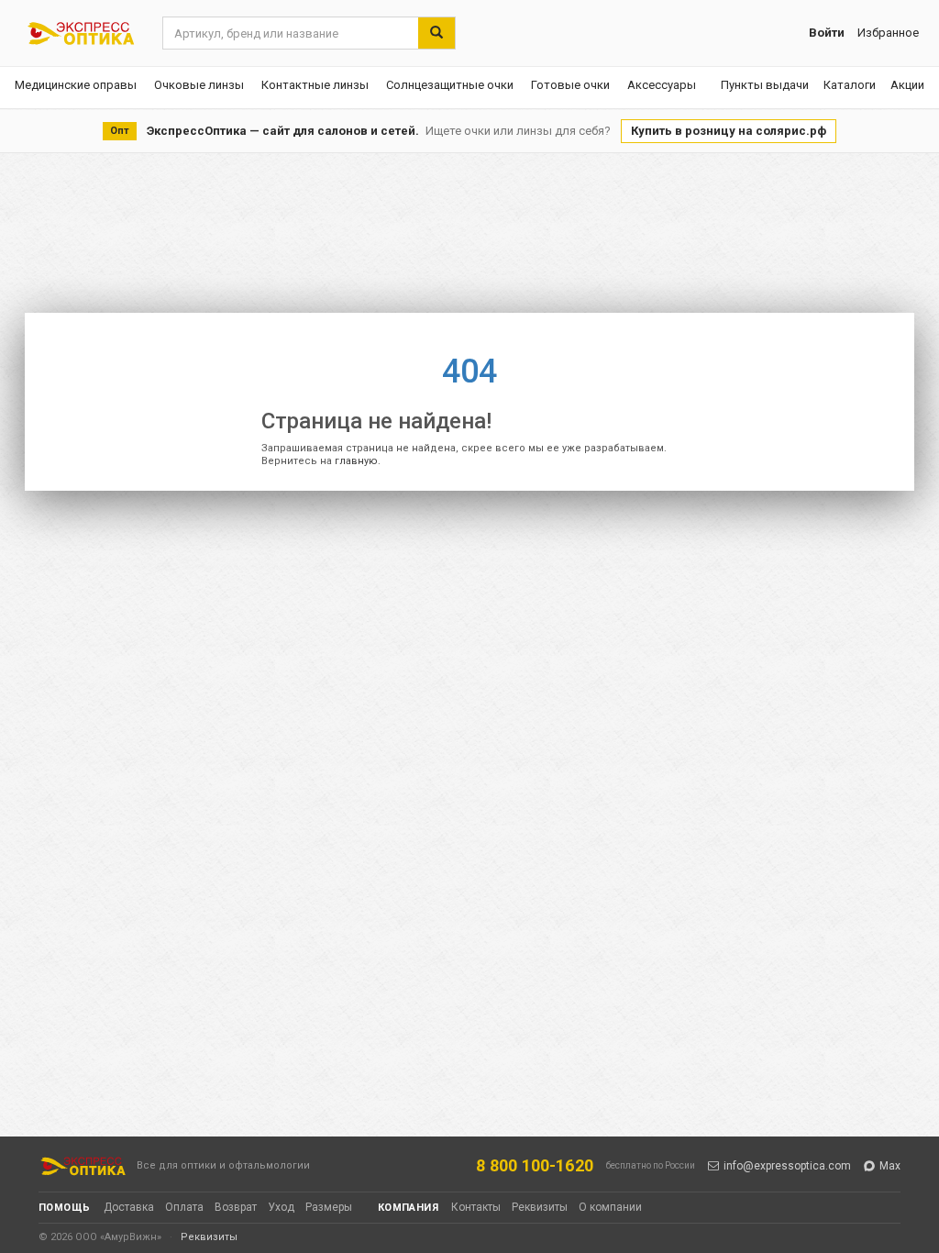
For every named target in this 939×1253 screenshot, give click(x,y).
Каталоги (849, 85)
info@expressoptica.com (787, 1165)
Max (889, 1165)
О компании (610, 1207)
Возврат (236, 1207)
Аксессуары (661, 85)
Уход (281, 1207)
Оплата (184, 1207)
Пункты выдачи (765, 85)
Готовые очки (570, 85)
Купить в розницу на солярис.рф (728, 131)
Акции (907, 85)
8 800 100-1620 (534, 1165)
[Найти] (436, 33)
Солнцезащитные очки (450, 85)
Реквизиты (540, 1207)
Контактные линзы (315, 85)
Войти (827, 32)
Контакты (476, 1207)
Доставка (129, 1207)
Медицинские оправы (76, 85)
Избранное (888, 32)
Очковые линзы (199, 85)
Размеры (328, 1207)
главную (356, 461)
